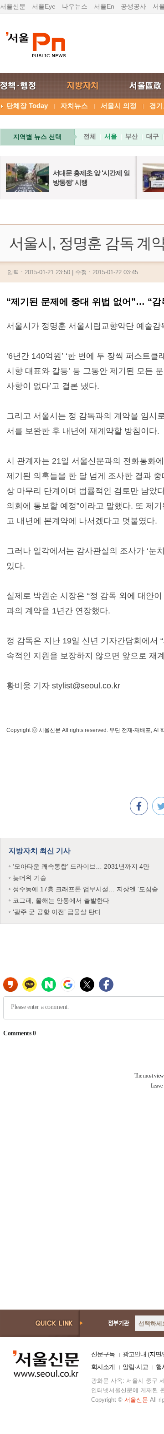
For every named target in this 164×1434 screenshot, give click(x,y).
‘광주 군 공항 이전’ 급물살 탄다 (57, 911)
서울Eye (44, 6)
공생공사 (133, 6)
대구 (152, 136)
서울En (104, 6)
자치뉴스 (74, 105)
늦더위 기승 (29, 877)
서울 (110, 136)
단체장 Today (27, 105)
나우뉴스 (74, 6)
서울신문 (13, 6)
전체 (89, 136)
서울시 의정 (119, 105)
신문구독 (103, 1354)
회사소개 (103, 1366)
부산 (131, 136)
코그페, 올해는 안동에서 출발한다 (61, 900)
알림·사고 (135, 1366)
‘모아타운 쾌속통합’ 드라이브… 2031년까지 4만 (81, 866)
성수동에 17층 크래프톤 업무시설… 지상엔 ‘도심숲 (85, 889)
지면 (155, 1354)
